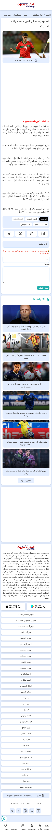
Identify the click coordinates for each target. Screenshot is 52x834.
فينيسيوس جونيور (26, 787)
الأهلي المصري (26, 691)
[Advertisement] (26, 91)
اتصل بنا (22, 803)
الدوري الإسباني (26, 650)
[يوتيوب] (18, 810)
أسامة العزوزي (32, 219)
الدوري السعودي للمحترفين (26, 620)
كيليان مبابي (26, 769)
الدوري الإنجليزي (26, 644)
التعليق (46, 264)
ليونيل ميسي (26, 751)
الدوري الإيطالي (26, 656)
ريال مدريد (26, 703)
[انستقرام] (25, 810)
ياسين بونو (26, 745)
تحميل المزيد (26, 480)
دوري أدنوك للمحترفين (26, 626)
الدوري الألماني (26, 662)
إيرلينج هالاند (26, 775)
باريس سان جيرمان (26, 721)
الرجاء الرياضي (26, 674)
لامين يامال (26, 781)
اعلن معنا (30, 803)
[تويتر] (31, 810)
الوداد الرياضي (26, 680)
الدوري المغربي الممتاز (26, 614)
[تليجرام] (12, 810)
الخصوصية (14, 803)
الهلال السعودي (26, 685)
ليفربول (26, 709)
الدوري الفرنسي (26, 668)
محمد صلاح (26, 763)
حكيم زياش (26, 739)
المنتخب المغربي (41, 224)
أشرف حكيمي (26, 733)
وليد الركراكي (26, 224)
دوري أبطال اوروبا (26, 632)
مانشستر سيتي (26, 715)
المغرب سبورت (12, 795)
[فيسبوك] (38, 810)
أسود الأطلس (18, 219)
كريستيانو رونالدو (26, 757)
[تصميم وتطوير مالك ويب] (43, 796)
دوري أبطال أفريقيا (26, 638)
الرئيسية (48, 15)
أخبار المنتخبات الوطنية (38, 15)
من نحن (38, 803)
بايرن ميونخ (26, 727)
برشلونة (26, 697)
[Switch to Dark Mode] (4, 818)
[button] (43, 234)
